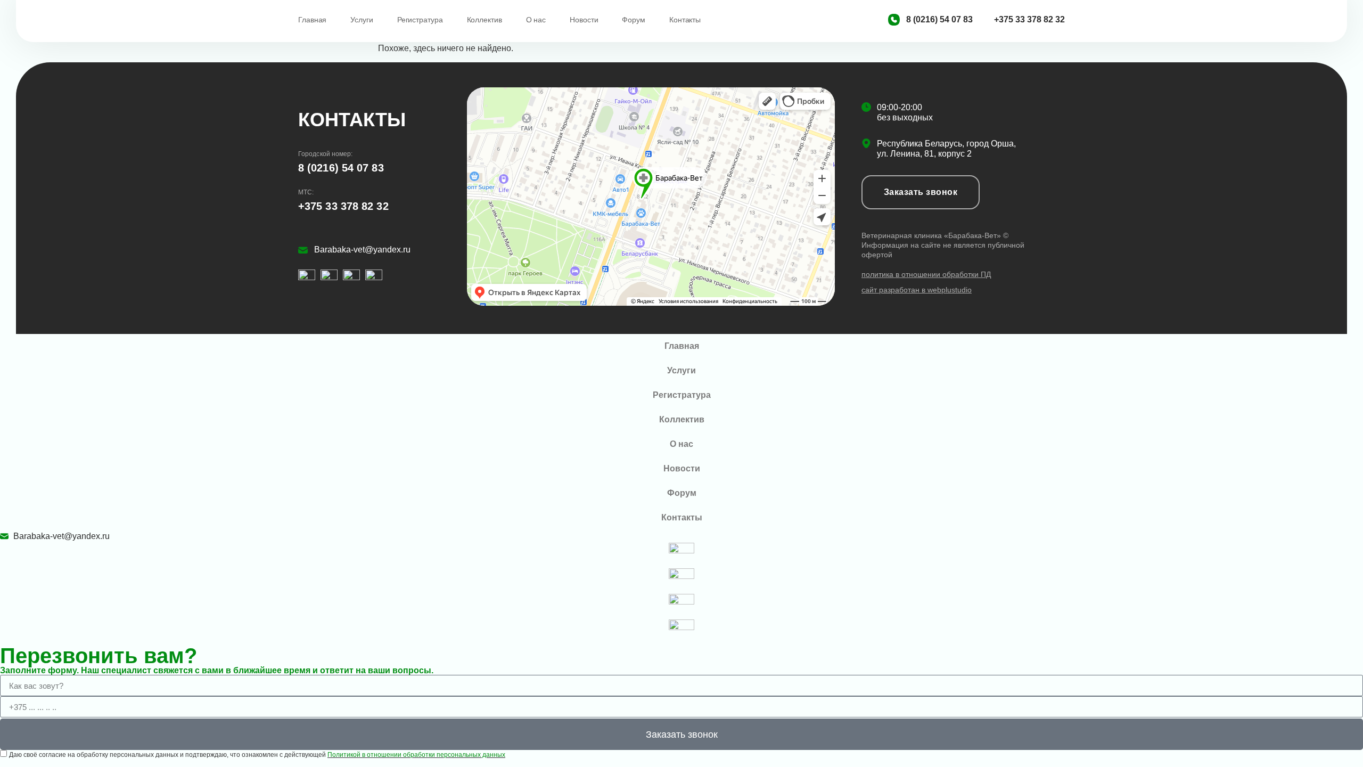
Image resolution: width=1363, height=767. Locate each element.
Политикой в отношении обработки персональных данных (416, 754)
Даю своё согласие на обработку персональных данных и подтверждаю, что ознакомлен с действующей (257, 754)
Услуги (361, 19)
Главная (312, 19)
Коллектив (484, 19)
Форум (633, 19)
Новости (584, 19)
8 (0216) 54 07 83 (341, 168)
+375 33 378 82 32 (343, 206)
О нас (536, 19)
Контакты (685, 19)
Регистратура (420, 19)
